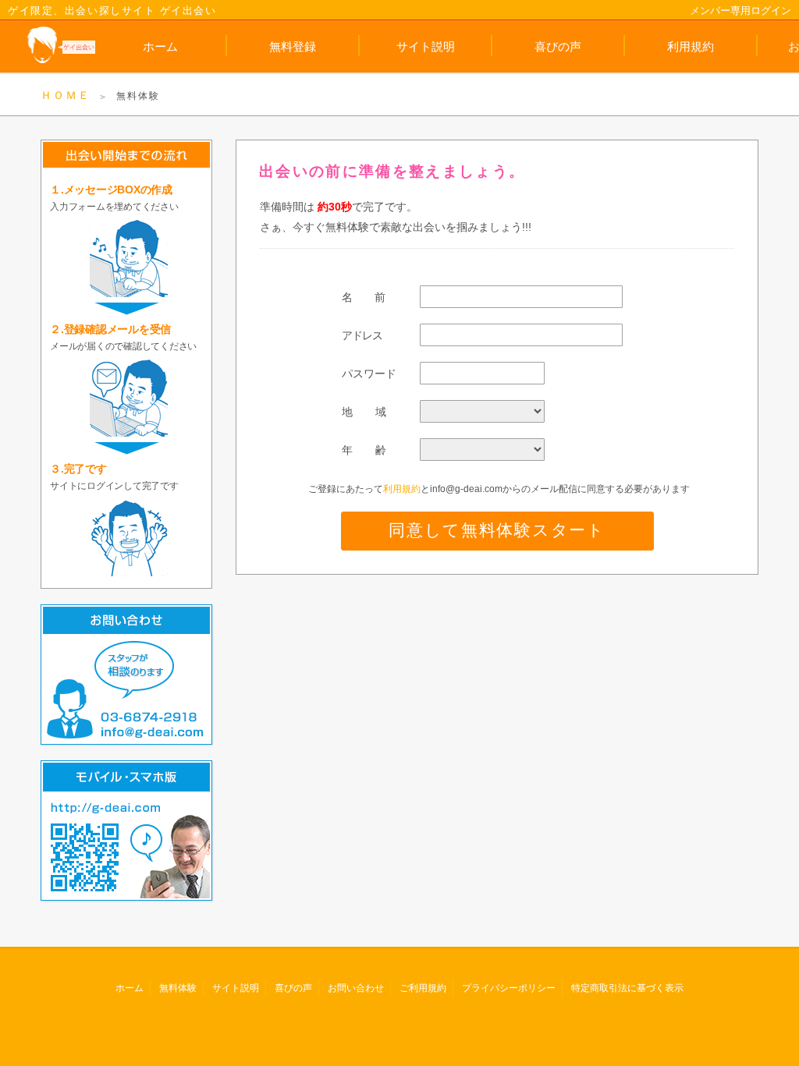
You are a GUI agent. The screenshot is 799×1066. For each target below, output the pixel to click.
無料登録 (292, 46)
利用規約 (690, 46)
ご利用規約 (423, 988)
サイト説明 (425, 46)
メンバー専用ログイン (740, 10)
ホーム (160, 46)
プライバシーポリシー (509, 988)
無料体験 (178, 988)
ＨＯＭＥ (66, 95)
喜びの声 (557, 46)
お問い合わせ (356, 988)
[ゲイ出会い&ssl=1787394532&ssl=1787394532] (47, 46)
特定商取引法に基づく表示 (627, 988)
